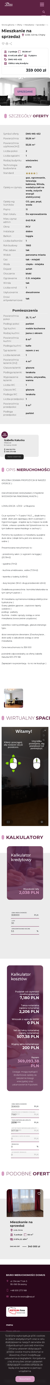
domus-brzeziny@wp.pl (22, 1296)
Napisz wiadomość (14, 457)
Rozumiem (25, 1379)
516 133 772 (10, 449)
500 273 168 (11, 452)
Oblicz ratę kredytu (18, 63)
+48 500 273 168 (18, 1290)
